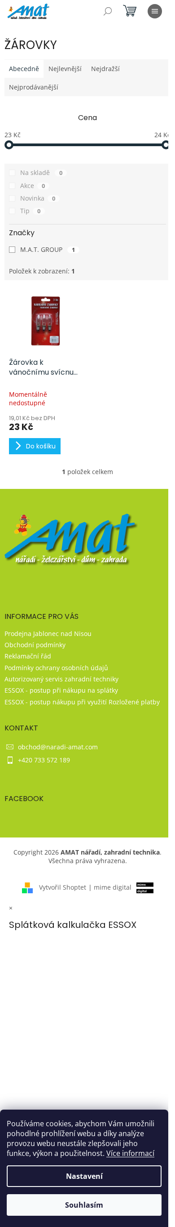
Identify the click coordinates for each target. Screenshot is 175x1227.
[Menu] (155, 11)
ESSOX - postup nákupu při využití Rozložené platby (82, 702)
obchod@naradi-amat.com (58, 747)
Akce (32, 185)
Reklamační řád (27, 656)
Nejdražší (105, 68)
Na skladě (41, 172)
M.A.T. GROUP (47, 249)
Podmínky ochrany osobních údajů (56, 667)
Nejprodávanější (33, 87)
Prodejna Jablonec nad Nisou (48, 633)
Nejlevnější (65, 68)
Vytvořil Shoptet (62, 887)
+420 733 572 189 (44, 760)
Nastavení (84, 1176)
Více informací (130, 1153)
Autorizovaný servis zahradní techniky (61, 679)
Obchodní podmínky (35, 644)
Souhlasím (84, 1205)
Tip (30, 210)
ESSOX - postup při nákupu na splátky (61, 690)
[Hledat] (108, 11)
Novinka (37, 198)
